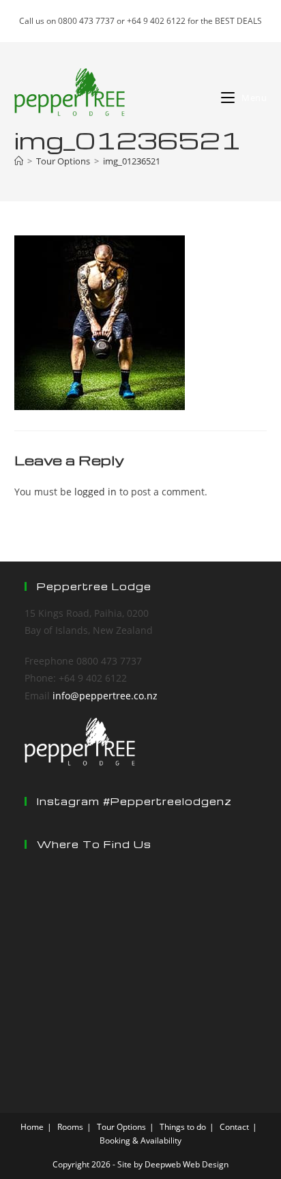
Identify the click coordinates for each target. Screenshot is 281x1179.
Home (32, 1127)
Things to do (183, 1127)
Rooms (70, 1127)
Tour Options (121, 1127)
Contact (234, 1127)
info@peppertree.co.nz (105, 695)
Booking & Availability (140, 1140)
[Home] (18, 161)
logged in (95, 491)
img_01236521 (131, 161)
